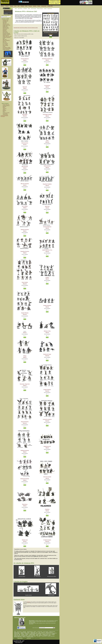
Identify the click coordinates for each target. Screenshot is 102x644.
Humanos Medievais (6, 40)
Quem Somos (19, 631)
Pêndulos (22, 634)
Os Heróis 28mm (22, 576)
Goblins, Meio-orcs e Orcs (7, 36)
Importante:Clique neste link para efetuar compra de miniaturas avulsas (26, 27)
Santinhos (34, 6)
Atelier (29, 8)
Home (15, 631)
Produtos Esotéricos (6, 105)
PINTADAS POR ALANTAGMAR (6, 58)
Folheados (22, 6)
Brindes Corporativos (4, 115)
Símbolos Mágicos (32, 634)
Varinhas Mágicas (17, 633)
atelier (31, 18)
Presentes (4, 108)
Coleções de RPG (5, 18)
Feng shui (48, 633)
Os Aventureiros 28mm (51, 576)
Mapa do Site (32, 632)
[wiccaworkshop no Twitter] (21, 2)
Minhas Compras (52, 631)
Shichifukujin (45, 635)
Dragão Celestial (32, 633)
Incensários (53, 633)
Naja (19, 634)
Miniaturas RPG (50, 6)
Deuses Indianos (39, 633)
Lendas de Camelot (31, 635)
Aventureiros (5, 29)
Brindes (35, 631)
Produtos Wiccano (6, 104)
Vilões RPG (5, 23)
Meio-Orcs (4, 41)
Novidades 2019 (5, 20)
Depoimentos (49, 8)
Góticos (4, 109)
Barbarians (4, 30)
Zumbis (4, 46)
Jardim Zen (16, 634)
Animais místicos (45, 634)
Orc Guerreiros (5, 43)
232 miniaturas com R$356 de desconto (50, 32)
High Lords (4, 39)
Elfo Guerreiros (5, 32)
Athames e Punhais (49, 632)
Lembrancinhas (39, 631)
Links (37, 632)
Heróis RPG (5, 22)
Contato (28, 632)
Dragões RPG (5, 26)
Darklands (28, 601)
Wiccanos (7, 6)
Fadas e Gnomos (17, 635)
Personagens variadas (6, 47)
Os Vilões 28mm (37, 576)
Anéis (18, 6)
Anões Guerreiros (6, 28)
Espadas (44, 633)
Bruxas (50, 634)
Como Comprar (45, 631)
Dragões (53, 634)
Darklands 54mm (5, 27)
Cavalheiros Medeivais (6, 37)
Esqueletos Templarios (6, 34)
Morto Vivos (5, 42)
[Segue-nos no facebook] (21, 628)
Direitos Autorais (17, 632)
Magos (37, 635)
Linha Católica (5, 113)
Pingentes (22, 633)
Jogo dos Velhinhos (24, 635)
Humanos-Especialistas (7, 48)
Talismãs (26, 634)
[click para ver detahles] (22, 570)
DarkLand (24, 636)
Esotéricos (2, 6)
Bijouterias (4, 106)
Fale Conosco (20, 638)
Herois (4, 38)
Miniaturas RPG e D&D (18, 636)
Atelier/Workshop (30, 631)
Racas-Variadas (5, 45)
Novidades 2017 (5, 21)
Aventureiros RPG (6, 24)
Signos (37, 634)
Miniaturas (40, 635)
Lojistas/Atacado (23, 632)
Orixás (4, 107)
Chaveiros (27, 633)
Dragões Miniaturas (30, 636)
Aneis (39, 632)
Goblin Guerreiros (6, 35)
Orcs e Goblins (5, 44)
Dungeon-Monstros (6, 49)
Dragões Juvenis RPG (6, 25)
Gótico (26, 6)
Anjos (40, 634)
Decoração (3, 116)
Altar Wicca (43, 632)
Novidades (24, 631)
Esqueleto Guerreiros (6, 33)
